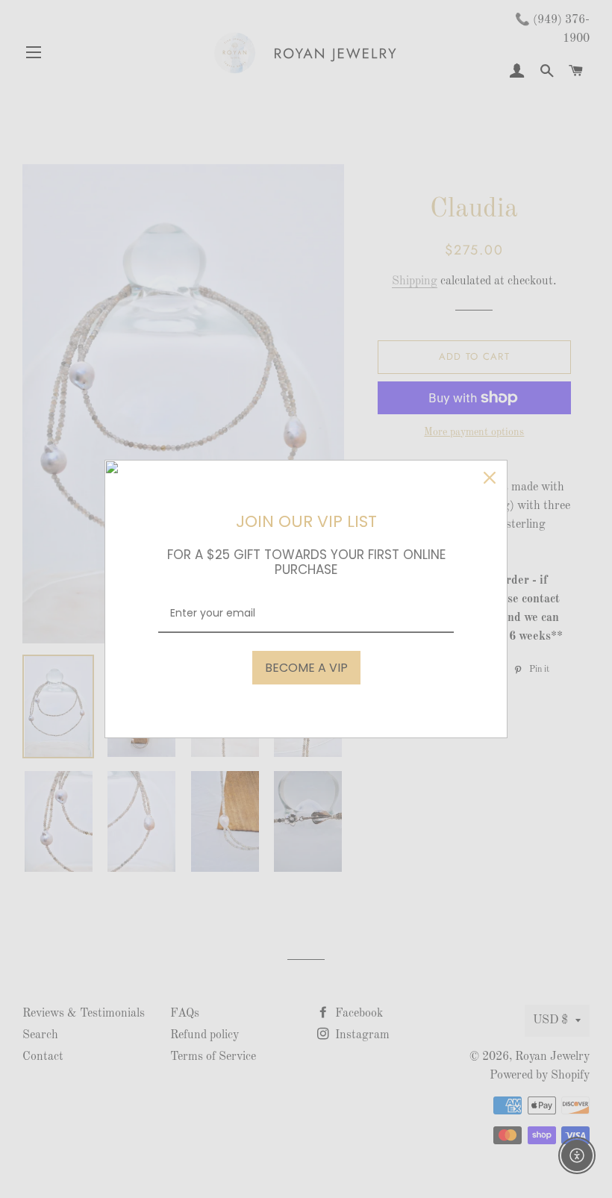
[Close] (490, 478)
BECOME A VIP (306, 667)
